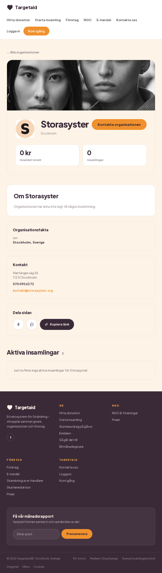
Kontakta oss (126, 20)
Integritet (13, 566)
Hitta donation (18, 20)
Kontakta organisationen (119, 124)
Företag (72, 20)
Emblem (65, 433)
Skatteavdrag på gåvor (76, 426)
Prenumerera (76, 534)
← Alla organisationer (23, 52)
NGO (88, 20)
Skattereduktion (19, 487)
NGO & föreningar (125, 413)
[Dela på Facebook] (18, 324)
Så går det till (68, 440)
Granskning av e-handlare (25, 480)
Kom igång (36, 31)
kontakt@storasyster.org (33, 290)
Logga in (13, 31)
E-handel (104, 20)
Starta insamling (48, 20)
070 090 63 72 (23, 284)
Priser (116, 420)
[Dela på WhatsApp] (31, 324)
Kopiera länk (59, 324)
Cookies (39, 566)
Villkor (26, 566)
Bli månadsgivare (71, 446)
